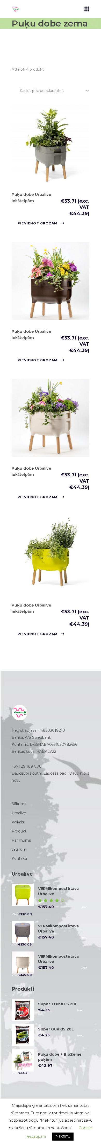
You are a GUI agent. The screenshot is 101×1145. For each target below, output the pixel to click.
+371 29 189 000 (27, 766)
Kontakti (19, 858)
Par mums (21, 840)
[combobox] (55, 90)
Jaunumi (19, 849)
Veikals (18, 822)
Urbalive (19, 813)
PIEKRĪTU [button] (62, 1136)
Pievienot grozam (37, 223)
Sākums (19, 804)
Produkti (19, 831)
